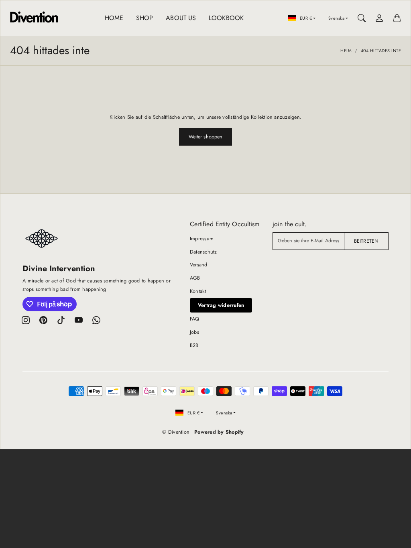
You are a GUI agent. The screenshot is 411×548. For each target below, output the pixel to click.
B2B (194, 345)
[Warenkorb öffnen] (397, 18)
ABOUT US (181, 17)
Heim (346, 50)
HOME (114, 17)
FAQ (194, 319)
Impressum (202, 238)
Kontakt (198, 291)
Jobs (194, 332)
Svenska (336, 18)
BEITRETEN (366, 241)
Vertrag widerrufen (221, 305)
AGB (195, 278)
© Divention (175, 432)
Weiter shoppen (205, 136)
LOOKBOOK (226, 17)
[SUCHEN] (361, 18)
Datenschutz (203, 252)
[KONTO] (379, 18)
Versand (199, 264)
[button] (26, 320)
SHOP (144, 17)
